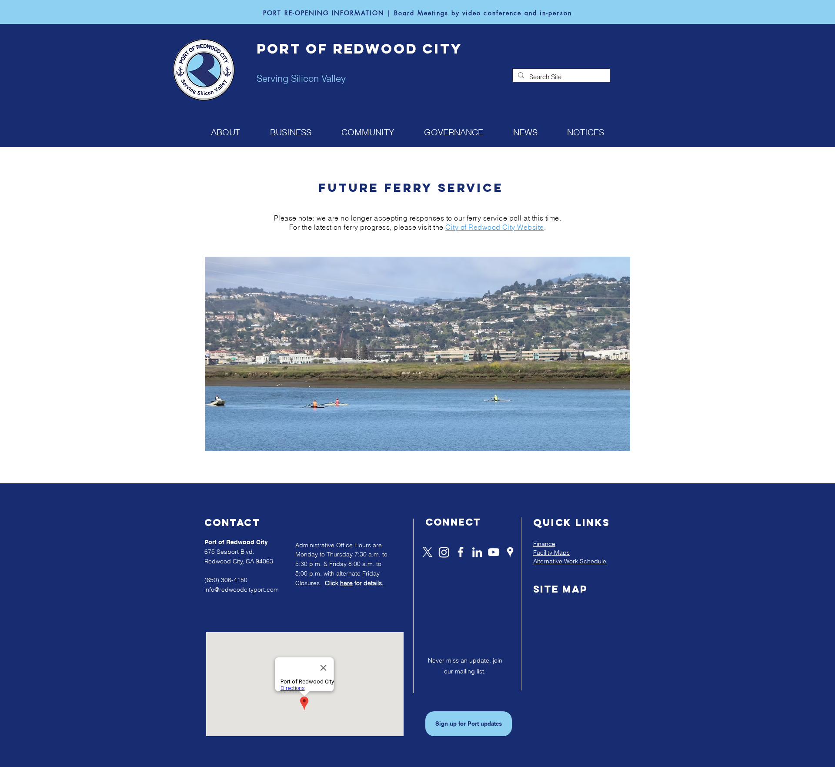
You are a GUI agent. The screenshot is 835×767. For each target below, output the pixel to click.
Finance (544, 544)
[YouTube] (494, 552)
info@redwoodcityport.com (241, 589)
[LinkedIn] (477, 552)
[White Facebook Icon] (461, 552)
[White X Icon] (427, 552)
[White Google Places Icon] (510, 552)
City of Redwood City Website (494, 227)
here (346, 583)
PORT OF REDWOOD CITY (359, 48)
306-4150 (234, 580)
